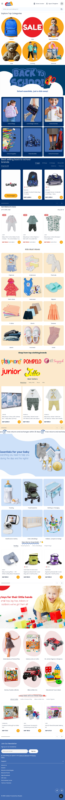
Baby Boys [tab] (23, 382)
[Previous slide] (57, 203)
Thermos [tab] (61, 166)
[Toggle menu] (2, 4)
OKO (25, 723)
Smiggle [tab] (37, 163)
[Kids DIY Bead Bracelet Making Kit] (54, 712)
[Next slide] (62, 203)
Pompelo (25, 414)
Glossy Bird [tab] (61, 163)
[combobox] (32, 9)
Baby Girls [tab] (31, 382)
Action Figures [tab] (50, 699)
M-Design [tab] (52, 163)
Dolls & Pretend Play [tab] (26, 699)
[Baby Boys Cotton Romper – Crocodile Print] (53, 223)
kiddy (3, 569)
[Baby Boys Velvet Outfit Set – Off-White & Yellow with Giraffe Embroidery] (53, 399)
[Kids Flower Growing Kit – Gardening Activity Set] (32, 712)
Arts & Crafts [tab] (14, 699)
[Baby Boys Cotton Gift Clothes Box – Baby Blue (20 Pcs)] (11, 399)
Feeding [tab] (16, 546)
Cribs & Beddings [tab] (37, 546)
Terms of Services (24, 755)
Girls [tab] (43, 382)
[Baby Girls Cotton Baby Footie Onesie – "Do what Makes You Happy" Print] (11, 223)
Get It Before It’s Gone (8, 207)
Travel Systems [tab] (25, 546)
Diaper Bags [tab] (47, 546)
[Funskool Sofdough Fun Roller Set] (10, 712)
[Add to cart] (39, 197)
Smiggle (26, 190)
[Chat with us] (61, 796)
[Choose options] (19, 242)
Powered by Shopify (16, 796)
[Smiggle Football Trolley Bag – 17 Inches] (32, 179)
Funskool (4, 723)
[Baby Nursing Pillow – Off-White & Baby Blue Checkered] (10, 559)
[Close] (62, 794)
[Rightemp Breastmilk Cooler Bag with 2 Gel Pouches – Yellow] (32, 559)
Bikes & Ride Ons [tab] (39, 699)
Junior (4, 414)
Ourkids (8, 796)
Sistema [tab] (53, 166)
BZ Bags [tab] (44, 163)
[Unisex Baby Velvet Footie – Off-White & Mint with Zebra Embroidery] (32, 399)
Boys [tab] (38, 382)
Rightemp (48, 569)
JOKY (3, 235)
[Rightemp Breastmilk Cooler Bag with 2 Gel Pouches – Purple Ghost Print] (54, 559)
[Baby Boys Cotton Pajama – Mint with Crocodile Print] (32, 223)
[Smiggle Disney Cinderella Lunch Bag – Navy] (54, 179)
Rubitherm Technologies (31, 569)
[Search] (61, 9)
